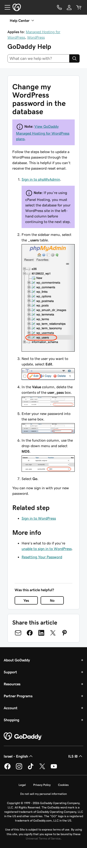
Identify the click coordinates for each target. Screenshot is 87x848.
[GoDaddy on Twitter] (42, 768)
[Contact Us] (59, 7)
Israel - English (16, 756)
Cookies (63, 784)
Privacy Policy (42, 784)
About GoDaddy (17, 660)
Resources (12, 684)
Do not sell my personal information (43, 793)
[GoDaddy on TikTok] (30, 768)
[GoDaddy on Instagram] (19, 768)
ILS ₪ (73, 756)
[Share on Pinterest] (64, 633)
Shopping (11, 720)
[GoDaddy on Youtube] (54, 768)
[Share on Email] (18, 633)
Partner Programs (18, 696)
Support (10, 672)
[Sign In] (69, 7)
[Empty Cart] (79, 7)
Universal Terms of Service (43, 838)
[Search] (74, 58)
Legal (22, 784)
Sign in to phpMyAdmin (41, 179)
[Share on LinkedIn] (41, 633)
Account (10, 708)
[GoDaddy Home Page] (23, 736)
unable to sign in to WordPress (47, 548)
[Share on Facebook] (29, 633)
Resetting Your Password (42, 557)
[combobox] (38, 58)
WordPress (36, 37)
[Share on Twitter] (53, 633)
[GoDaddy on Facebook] (7, 768)
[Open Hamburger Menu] (5, 7)
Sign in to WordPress (39, 518)
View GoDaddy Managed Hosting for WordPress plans (42, 132)
